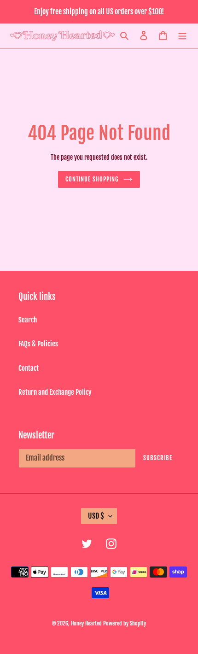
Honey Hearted (86, 623)
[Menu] (182, 36)
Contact (28, 368)
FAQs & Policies (38, 343)
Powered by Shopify (124, 623)
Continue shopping (92, 179)
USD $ (96, 515)
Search (27, 319)
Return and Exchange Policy (55, 392)
